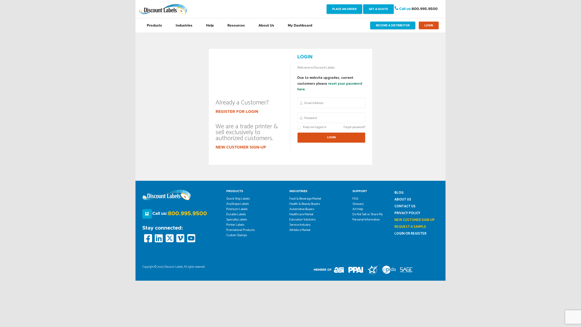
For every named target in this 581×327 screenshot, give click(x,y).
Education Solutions (302, 219)
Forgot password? (354, 127)
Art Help (357, 209)
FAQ (355, 198)
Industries (184, 25)
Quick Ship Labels (238, 198)
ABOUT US (402, 199)
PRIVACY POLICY (407, 213)
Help (210, 25)
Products (154, 25)
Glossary (358, 204)
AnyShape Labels (237, 204)
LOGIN (428, 25)
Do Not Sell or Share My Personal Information (367, 217)
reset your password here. (329, 87)
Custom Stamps (236, 235)
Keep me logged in (314, 127)
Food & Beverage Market (305, 198)
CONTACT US (405, 206)
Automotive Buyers (301, 209)
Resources (236, 25)
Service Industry (299, 225)
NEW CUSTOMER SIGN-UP (241, 147)
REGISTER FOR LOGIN (237, 112)
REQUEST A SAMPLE (410, 227)
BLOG (399, 193)
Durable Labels (236, 214)
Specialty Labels (236, 219)
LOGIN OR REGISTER (410, 233)
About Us (266, 25)
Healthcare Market (301, 214)
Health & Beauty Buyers (304, 204)
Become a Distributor (393, 25)
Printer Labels (235, 225)
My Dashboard (300, 25)
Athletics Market (299, 230)
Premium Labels (237, 209)
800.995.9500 (425, 9)
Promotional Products (240, 230)
